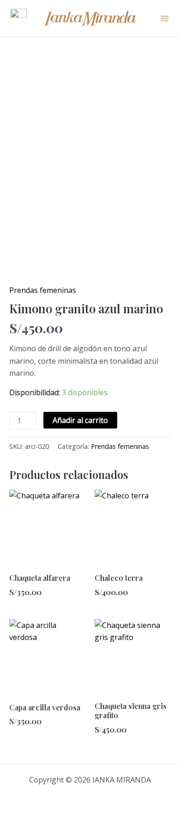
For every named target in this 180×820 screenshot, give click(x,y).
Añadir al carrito (80, 420)
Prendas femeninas (42, 290)
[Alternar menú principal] (164, 18)
